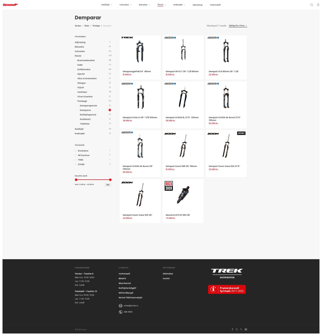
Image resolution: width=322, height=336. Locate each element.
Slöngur (81, 83)
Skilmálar (168, 273)
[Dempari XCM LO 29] (140, 97)
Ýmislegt (96, 26)
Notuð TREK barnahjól (130, 297)
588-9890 (128, 312)
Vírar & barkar (85, 96)
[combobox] (238, 25)
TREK (80, 159)
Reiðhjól (79, 129)
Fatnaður (80, 51)
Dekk (80, 64)
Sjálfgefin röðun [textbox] (237, 25)
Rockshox (83, 150)
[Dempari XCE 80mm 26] (226, 51)
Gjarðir (81, 74)
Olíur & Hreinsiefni (87, 78)
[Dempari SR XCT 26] (183, 51)
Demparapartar (88, 105)
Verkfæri (82, 92)
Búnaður (79, 46)
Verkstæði (124, 273)
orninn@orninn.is (131, 305)
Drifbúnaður (84, 69)
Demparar (85, 110)
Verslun (78, 26)
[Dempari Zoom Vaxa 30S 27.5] (226, 146)
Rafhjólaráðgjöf (127, 288)
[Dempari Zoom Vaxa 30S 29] (140, 195)
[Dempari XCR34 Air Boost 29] (140, 146)
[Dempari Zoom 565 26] (183, 146)
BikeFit (122, 278)
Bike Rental (125, 283)
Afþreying (80, 42)
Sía (108, 185)
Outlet (166, 278)
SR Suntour (84, 155)
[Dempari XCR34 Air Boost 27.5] (226, 97)
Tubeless (84, 123)
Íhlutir (87, 26)
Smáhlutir (85, 119)
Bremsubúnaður (86, 60)
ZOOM (81, 164)
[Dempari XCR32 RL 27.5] (183, 97)
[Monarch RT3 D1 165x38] (183, 195)
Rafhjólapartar (88, 114)
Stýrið (80, 87)
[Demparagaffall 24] (140, 51)
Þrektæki (80, 133)
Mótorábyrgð (126, 292)
